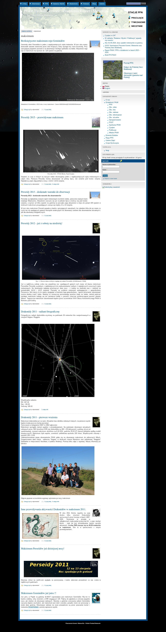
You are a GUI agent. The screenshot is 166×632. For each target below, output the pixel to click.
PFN (46, 4)
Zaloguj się (27, 109)
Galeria (102, 4)
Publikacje (112, 130)
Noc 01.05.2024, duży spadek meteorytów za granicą (123, 43)
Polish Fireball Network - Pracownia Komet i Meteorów (66, 10)
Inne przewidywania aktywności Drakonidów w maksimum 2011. (53, 509)
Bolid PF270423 (110, 55)
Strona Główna (27, 31)
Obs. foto (112, 110)
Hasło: (104, 169)
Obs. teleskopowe (115, 115)
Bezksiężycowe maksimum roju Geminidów (43, 40)
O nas (108, 100)
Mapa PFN (109, 138)
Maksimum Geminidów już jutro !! (38, 593)
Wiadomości (74, 4)
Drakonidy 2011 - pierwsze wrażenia (39, 417)
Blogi (94, 4)
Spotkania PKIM (115, 125)
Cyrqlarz (112, 127)
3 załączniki (55, 184)
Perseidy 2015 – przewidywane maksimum (42, 117)
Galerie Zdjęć (110, 140)
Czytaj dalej (47, 109)
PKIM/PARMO (33, 607)
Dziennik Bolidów (112, 135)
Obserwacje (36, 4)
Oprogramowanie (115, 120)
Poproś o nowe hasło (111, 178)
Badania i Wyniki (58, 4)
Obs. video (113, 107)
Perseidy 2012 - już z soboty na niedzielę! (41, 223)
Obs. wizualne (114, 117)
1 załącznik (45, 409)
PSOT (111, 122)
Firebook (86, 4)
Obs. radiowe (113, 112)
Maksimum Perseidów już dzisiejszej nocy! (42, 548)
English (107, 88)
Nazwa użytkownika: (109, 164)
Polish (106, 86)
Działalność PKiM (112, 102)
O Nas (24, 4)
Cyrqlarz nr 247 (110, 35)
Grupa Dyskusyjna (112, 143)
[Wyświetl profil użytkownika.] (94, 48)
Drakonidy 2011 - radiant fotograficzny (40, 311)
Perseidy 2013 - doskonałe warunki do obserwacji (45, 191)
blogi (107, 150)
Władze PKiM (114, 133)
